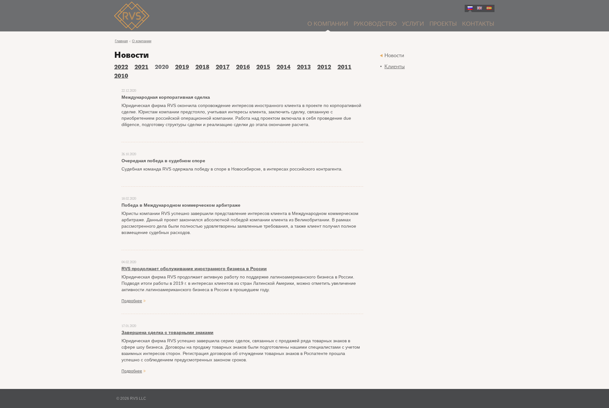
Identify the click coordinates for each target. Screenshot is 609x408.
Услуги (413, 24)
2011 (344, 67)
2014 (284, 67)
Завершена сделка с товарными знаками (167, 332)
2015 (263, 67)
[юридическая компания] (179, 17)
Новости (394, 56)
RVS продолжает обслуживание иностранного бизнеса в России (194, 268)
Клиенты (394, 67)
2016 (243, 67)
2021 (141, 67)
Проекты (443, 24)
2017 (223, 67)
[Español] (489, 8)
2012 (324, 67)
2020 (162, 67)
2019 (182, 67)
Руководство (375, 24)
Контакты (478, 24)
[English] (479, 8)
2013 (304, 67)
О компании (327, 24)
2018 (202, 67)
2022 (121, 67)
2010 (121, 76)
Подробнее (131, 301)
